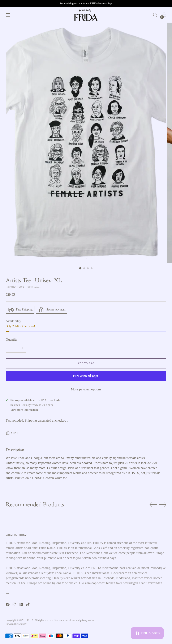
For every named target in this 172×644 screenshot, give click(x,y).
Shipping (31, 420)
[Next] (123, 3)
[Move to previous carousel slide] (153, 504)
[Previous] (48, 3)
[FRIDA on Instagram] (14, 605)
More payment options (86, 389)
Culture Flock (15, 287)
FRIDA (29, 620)
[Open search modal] (155, 15)
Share (15, 433)
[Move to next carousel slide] (162, 504)
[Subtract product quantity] (9, 348)
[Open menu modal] (8, 15)
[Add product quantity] (22, 348)
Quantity (11, 339)
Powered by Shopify (16, 623)
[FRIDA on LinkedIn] (21, 605)
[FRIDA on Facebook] (8, 605)
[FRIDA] (86, 15)
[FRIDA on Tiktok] (28, 605)
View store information (24, 409)
